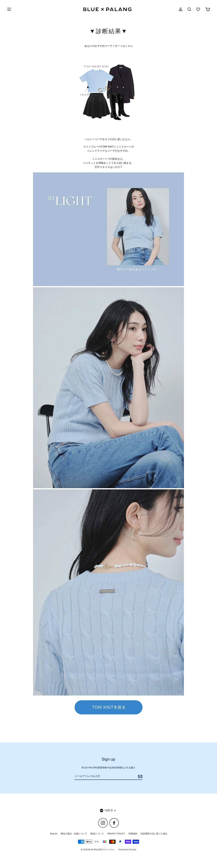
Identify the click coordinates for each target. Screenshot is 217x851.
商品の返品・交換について (74, 833)
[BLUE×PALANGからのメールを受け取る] (139, 776)
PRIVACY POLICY (116, 833)
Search (53, 833)
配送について (97, 833)
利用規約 (133, 833)
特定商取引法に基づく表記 (154, 833)
